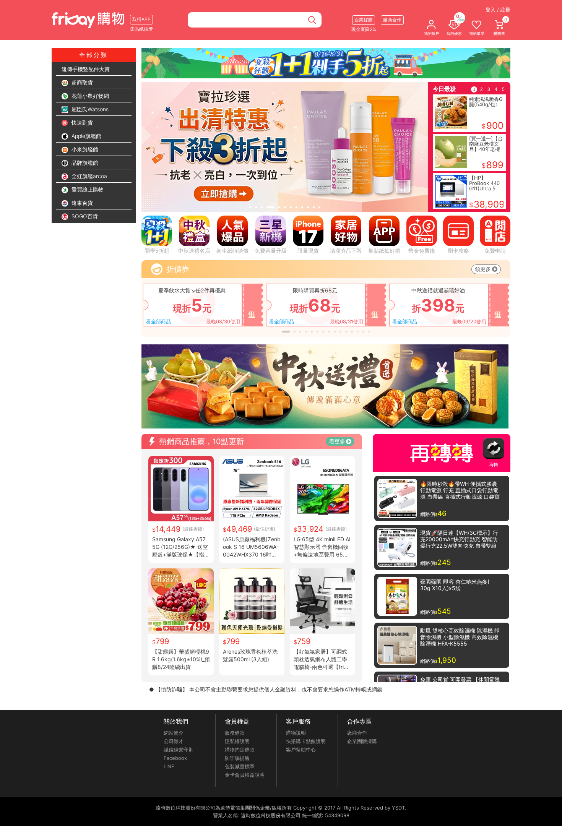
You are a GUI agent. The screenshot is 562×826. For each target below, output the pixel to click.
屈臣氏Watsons (89, 109)
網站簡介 (174, 733)
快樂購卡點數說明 (306, 741)
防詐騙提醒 (237, 758)
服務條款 (235, 733)
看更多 (337, 441)
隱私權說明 (237, 741)
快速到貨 (81, 122)
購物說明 (296, 733)
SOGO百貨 (84, 216)
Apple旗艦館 (85, 136)
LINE (169, 766)
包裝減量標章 (240, 766)
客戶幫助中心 (301, 749)
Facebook (175, 758)
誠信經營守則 (178, 749)
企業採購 (363, 20)
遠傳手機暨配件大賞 (86, 69)
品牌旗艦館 (84, 162)
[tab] (250, 207)
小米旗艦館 (84, 149)
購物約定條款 (240, 749)
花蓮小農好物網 (89, 95)
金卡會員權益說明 (245, 775)
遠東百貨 (81, 203)
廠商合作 (357, 733)
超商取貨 (81, 82)
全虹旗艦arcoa (88, 176)
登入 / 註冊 (498, 9)
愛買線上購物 (87, 189)
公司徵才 (174, 741)
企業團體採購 (362, 741)
